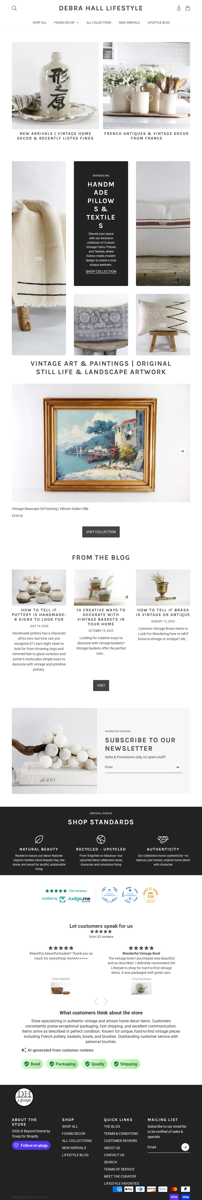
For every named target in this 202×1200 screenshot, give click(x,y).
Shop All (70, 1126)
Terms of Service (119, 1169)
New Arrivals (74, 1148)
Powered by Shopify (30, 1197)
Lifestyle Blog (75, 1155)
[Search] (14, 8)
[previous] (20, 451)
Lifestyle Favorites (121, 1183)
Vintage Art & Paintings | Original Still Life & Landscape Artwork (101, 367)
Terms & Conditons (121, 1134)
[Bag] (187, 8)
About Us (112, 1148)
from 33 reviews (101, 937)
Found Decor (73, 1134)
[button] (97, 1001)
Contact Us (114, 1155)
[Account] (178, 8)
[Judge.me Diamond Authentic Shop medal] (110, 895)
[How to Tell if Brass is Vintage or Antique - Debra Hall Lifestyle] (163, 587)
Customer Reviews (120, 1141)
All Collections (77, 1141)
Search (110, 1162)
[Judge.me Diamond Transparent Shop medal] (130, 895)
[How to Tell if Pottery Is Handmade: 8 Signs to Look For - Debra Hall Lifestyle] (39, 587)
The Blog (112, 1126)
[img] (101, 931)
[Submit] (177, 767)
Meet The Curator (120, 1176)
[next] (182, 451)
